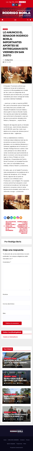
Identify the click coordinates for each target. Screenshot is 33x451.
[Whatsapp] (14, 217)
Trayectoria (19, 443)
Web (4, 313)
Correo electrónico (8, 304)
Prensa (27, 439)
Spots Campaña (11, 443)
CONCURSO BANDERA (13, 439)
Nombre (5, 294)
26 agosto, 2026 (11, 419)
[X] (8, 217)
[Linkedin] (11, 217)
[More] (20, 217)
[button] (27, 20)
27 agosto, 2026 (11, 401)
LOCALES (5, 29)
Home (5, 439)
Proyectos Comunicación (16, 447)
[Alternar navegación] (15, 20)
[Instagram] (17, 217)
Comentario (7, 262)
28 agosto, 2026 (11, 383)
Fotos (24, 443)
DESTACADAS (7, 358)
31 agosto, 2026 (11, 365)
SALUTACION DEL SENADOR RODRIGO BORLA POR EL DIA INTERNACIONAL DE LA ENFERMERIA (11, 226)
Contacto (22, 439)
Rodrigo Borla (9, 60)
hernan (20, 365)
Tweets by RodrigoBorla (10, 337)
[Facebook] (5, 217)
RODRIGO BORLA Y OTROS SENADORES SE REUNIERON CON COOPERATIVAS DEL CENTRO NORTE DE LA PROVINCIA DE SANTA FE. (22, 227)
